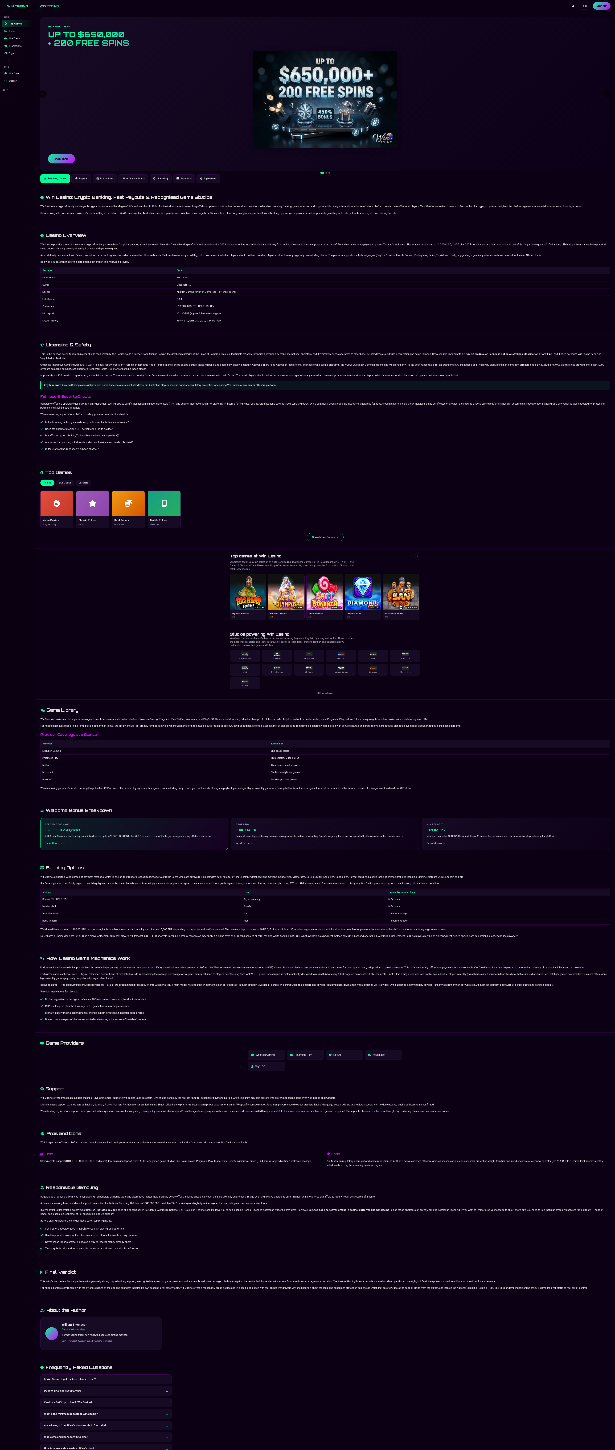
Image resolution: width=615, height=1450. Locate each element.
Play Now (61, 158)
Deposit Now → (435, 843)
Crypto (12, 53)
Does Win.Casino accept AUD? (62, 1390)
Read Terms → (245, 843)
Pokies (12, 31)
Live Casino (15, 38)
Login (584, 5)
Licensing (162, 178)
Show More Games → (325, 537)
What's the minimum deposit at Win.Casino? (71, 1413)
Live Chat (14, 73)
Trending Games (57, 178)
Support (13, 80)
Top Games (15, 23)
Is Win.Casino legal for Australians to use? (70, 1379)
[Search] (573, 6)
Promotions (15, 46)
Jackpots (83, 482)
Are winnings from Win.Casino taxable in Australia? (75, 1425)
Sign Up (602, 5)
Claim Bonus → (54, 843)
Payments (186, 178)
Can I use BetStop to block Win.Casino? (68, 1402)
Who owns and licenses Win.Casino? (66, 1436)
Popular (83, 178)
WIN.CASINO (17, 6)
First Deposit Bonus (134, 178)
